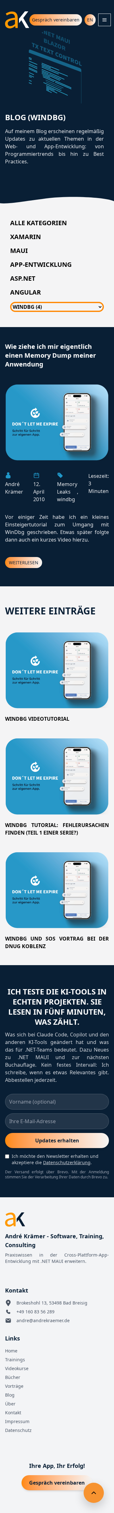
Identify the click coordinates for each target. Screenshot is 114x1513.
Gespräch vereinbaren (55, 20)
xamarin (25, 236)
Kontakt (13, 1413)
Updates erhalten (57, 1140)
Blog (10, 1395)
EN (90, 20)
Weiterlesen (23, 563)
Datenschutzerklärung (67, 1162)
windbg (66, 499)
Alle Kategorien (38, 223)
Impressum (17, 1421)
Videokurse (16, 1368)
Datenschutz (18, 1430)
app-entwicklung (41, 264)
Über (10, 1404)
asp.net (22, 278)
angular (25, 292)
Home (11, 1351)
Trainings (15, 1360)
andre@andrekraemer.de (43, 1320)
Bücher (12, 1377)
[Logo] (17, 19)
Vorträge (14, 1386)
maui (19, 250)
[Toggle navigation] (104, 20)
